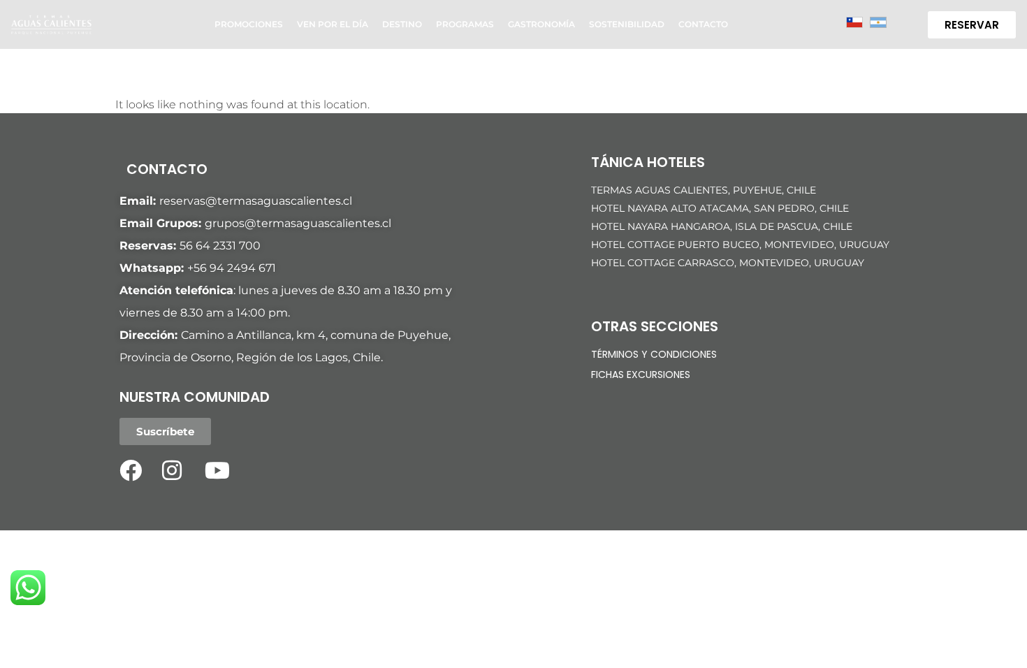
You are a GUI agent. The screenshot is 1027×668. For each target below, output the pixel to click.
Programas (465, 24)
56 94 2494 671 (235, 268)
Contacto (703, 24)
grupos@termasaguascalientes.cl (298, 223)
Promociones (248, 24)
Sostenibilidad (626, 24)
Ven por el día (332, 24)
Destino (402, 24)
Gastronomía (541, 24)
